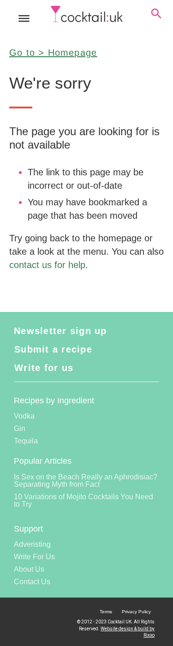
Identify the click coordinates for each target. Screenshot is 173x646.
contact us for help (47, 265)
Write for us (43, 368)
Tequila (26, 441)
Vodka (24, 416)
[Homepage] (86, 14)
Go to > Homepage (53, 53)
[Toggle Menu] (24, 18)
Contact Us (32, 582)
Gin (19, 428)
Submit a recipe (53, 349)
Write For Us (34, 557)
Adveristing (32, 544)
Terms (106, 611)
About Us (29, 569)
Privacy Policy (136, 611)
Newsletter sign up (60, 331)
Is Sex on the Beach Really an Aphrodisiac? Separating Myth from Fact (85, 480)
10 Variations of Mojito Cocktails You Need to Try (83, 500)
